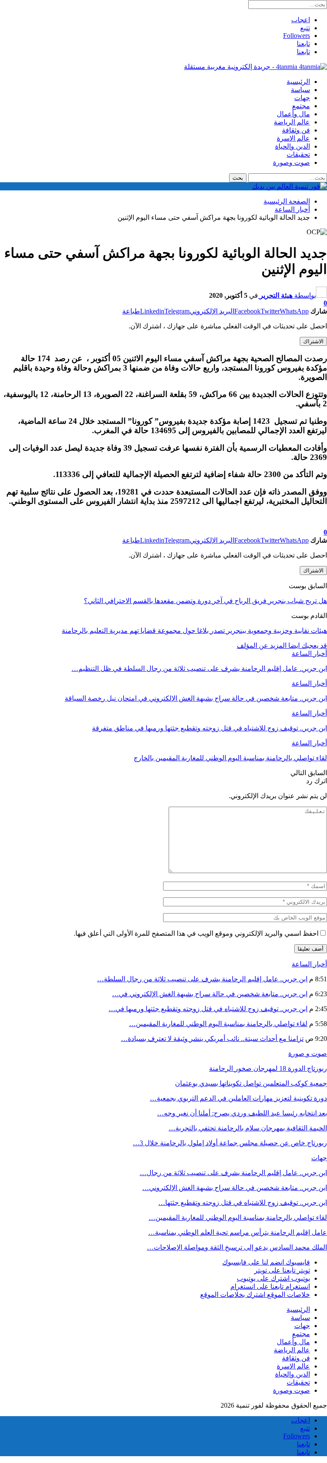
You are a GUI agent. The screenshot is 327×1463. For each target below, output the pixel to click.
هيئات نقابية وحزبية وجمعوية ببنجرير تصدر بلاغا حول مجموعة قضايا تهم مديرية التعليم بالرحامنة (194, 630)
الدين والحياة (292, 146)
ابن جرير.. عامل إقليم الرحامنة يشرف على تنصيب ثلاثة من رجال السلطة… (202, 979)
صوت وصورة (291, 162)
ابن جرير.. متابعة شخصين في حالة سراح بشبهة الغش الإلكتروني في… (209, 993)
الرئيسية (298, 81)
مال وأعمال (293, 114)
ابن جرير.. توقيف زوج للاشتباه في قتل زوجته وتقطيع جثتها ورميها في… (208, 1008)
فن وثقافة (296, 130)
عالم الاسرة (293, 138)
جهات (302, 97)
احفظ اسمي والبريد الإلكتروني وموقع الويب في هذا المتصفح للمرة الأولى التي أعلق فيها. (196, 933)
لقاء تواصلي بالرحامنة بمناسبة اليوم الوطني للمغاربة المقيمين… (218, 1023)
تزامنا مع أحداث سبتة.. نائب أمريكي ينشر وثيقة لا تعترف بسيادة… (212, 1038)
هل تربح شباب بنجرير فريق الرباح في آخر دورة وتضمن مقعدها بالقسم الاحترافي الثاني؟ (205, 600)
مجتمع (301, 105)
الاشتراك (313, 341)
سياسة (300, 89)
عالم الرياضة (292, 122)
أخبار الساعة (309, 653)
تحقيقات (298, 154)
